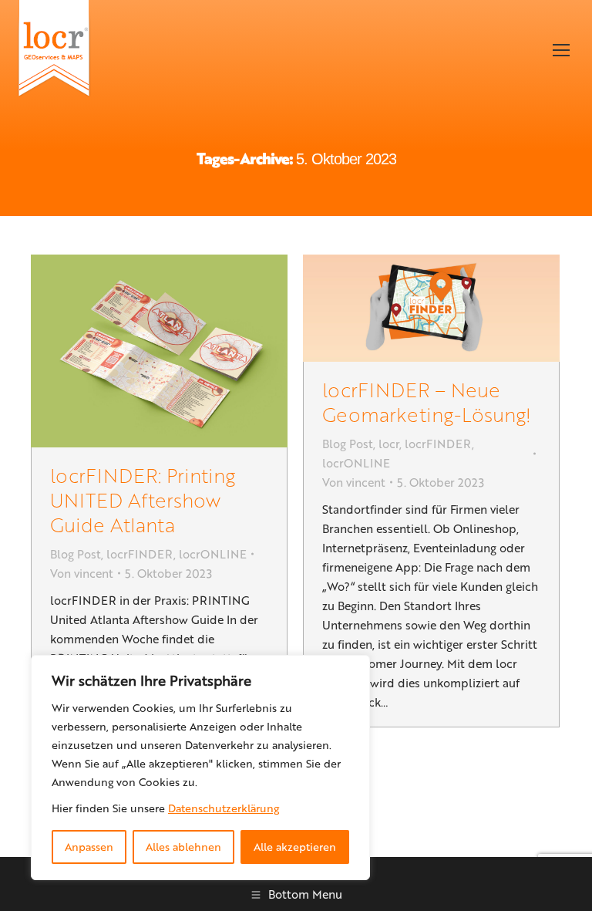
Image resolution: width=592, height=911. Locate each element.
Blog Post (75, 553)
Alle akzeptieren (295, 846)
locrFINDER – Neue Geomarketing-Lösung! (426, 401)
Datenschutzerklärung (223, 808)
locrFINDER (139, 553)
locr (388, 443)
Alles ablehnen (183, 846)
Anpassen (89, 846)
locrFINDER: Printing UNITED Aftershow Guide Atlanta (142, 499)
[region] (200, 767)
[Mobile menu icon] (561, 50)
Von (81, 573)
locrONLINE (213, 553)
